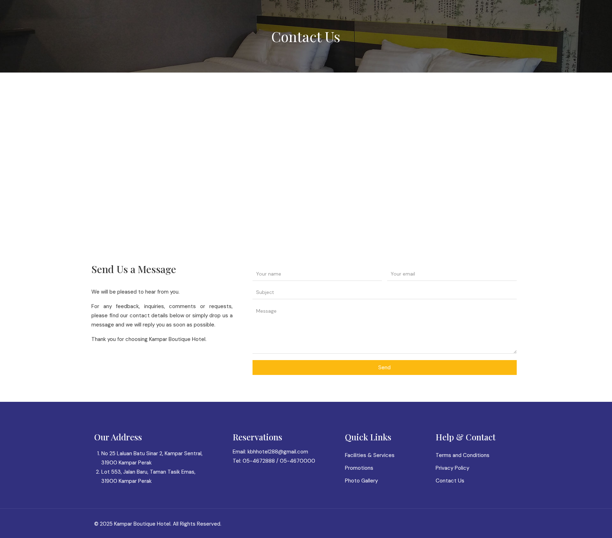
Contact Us (450, 480)
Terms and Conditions (462, 455)
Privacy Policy (452, 468)
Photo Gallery (361, 480)
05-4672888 (259, 460)
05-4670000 (297, 460)
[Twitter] (482, 523)
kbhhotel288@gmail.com (278, 451)
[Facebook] (473, 523)
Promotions (359, 468)
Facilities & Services (370, 455)
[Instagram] (492, 523)
